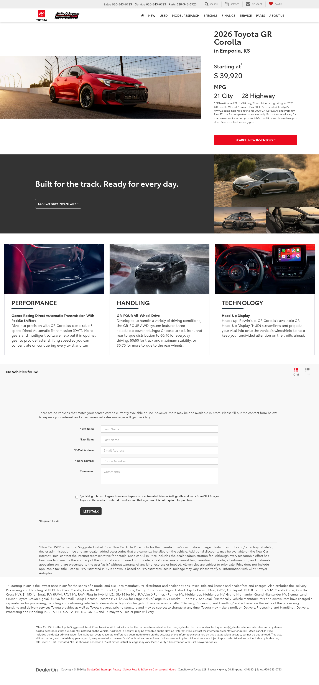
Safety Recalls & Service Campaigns (145, 669)
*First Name (87, 428)
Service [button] (246, 15)
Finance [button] (228, 15)
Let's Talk (91, 511)
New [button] (151, 15)
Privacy (117, 669)
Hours (172, 669)
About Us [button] (276, 15)
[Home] (142, 15)
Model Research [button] (185, 15)
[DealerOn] (47, 669)
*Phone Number (84, 460)
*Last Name (87, 439)
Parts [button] (260, 15)
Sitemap (106, 669)
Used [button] (164, 15)
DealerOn (93, 669)
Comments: (87, 471)
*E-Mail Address (84, 450)
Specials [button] (210, 15)
